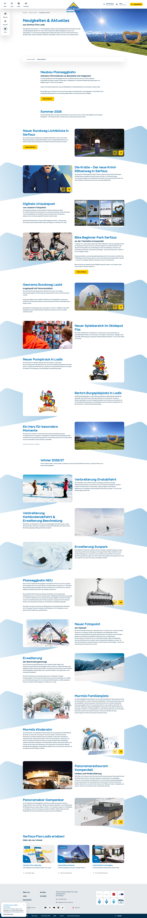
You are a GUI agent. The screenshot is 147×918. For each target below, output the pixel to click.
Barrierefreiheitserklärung (73, 916)
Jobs (25, 896)
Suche (11, 6)
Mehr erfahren (47, 98)
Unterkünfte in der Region (103, 865)
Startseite (25, 12)
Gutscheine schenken (66, 865)
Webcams (5, 17)
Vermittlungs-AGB (45, 916)
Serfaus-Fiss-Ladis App (32, 865)
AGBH (54, 916)
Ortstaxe (62, 916)
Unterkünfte (137, 4)
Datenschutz (35, 916)
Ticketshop (26, 6)
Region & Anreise (33, 12)
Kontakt (43, 896)
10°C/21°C (5, 25)
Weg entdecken (30, 147)
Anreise (43, 892)
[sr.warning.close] (24, 905)
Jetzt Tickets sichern (8, 914)
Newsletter (27, 899)
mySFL (18, 6)
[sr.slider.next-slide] (120, 153)
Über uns (26, 892)
